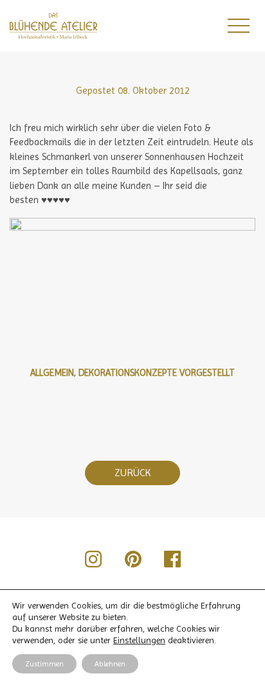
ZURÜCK (132, 473)
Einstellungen (139, 640)
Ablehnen (110, 663)
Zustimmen (44, 663)
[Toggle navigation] (238, 26)
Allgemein (52, 372)
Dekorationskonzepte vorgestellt (156, 372)
